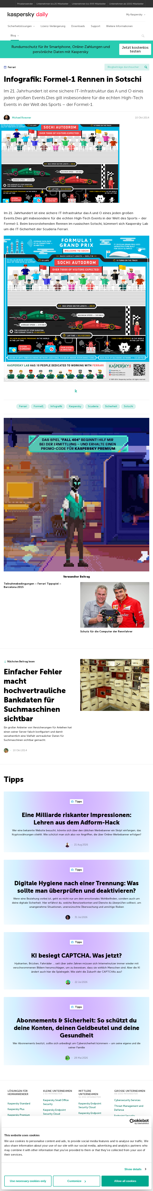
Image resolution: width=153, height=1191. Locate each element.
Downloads (78, 26)
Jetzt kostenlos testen (135, 49)
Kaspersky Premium (19, 1115)
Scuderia (93, 406)
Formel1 (39, 406)
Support (95, 26)
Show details (132, 1169)
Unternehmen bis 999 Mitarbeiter (89, 3)
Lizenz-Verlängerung (53, 26)
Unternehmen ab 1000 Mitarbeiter (126, 3)
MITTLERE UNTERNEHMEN (88, 1092)
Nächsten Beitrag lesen (21, 661)
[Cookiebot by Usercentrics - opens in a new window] (132, 1121)
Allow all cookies (125, 1181)
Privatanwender (25, 3)
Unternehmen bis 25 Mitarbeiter (52, 3)
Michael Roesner (21, 117)
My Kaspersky (134, 14)
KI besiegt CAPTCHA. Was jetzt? (76, 955)
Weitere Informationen (119, 26)
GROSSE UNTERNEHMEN (129, 1091)
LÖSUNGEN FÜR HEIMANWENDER (18, 1092)
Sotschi (128, 406)
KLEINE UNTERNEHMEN (57, 1091)
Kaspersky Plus (16, 1109)
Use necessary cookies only (28, 1181)
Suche (146, 67)
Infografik (56, 406)
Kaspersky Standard (19, 1103)
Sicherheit (111, 406)
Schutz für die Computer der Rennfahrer (106, 631)
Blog (13, 35)
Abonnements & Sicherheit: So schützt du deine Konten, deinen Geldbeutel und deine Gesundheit (76, 1028)
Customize (74, 1181)
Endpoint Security (124, 1115)
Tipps (78, 801)
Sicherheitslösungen (20, 26)
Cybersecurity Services (127, 1100)
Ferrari (11, 67)
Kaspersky (75, 406)
